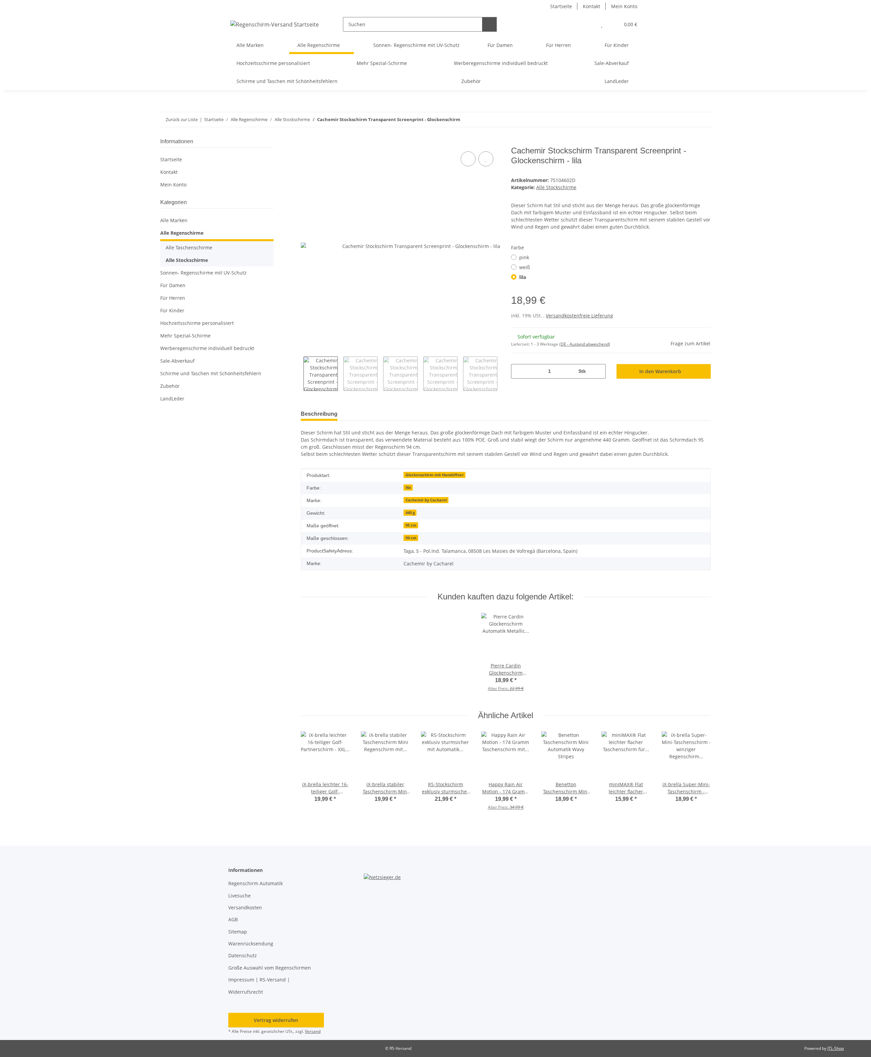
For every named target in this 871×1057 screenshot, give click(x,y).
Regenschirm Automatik (255, 883)
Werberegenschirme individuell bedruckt (207, 348)
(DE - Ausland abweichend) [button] (584, 344)
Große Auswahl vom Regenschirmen (269, 967)
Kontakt (591, 6)
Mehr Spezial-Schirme (185, 335)
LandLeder (172, 398)
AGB (233, 919)
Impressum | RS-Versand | (259, 979)
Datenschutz (242, 955)
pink (524, 257)
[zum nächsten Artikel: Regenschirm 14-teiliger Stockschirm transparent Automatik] (703, 119)
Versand (313, 1031)
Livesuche (239, 895)
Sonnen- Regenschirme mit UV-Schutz (203, 272)
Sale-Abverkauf (177, 361)
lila (522, 277)
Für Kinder (172, 310)
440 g (410, 512)
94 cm (411, 537)
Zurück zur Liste (182, 119)
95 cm (411, 525)
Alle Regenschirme (181, 233)
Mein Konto (624, 6)
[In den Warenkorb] (306, 142)
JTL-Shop (835, 1048)
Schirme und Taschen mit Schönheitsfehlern (210, 373)
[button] (588, 24)
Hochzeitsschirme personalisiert (197, 323)
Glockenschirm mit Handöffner (435, 475)
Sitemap (237, 931)
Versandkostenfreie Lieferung (579, 315)
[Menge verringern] (518, 371)
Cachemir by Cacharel (426, 500)
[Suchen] (489, 24)
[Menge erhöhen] (598, 371)
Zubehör (170, 386)
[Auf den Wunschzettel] (485, 158)
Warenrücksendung (250, 943)
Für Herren (172, 298)
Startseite (561, 6)
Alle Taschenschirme (189, 247)
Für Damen (172, 285)
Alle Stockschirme (556, 187)
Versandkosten (245, 907)
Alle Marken (173, 220)
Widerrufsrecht (245, 992)
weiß (524, 267)
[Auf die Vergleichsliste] (468, 158)
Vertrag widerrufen (276, 1020)
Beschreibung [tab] (319, 414)
